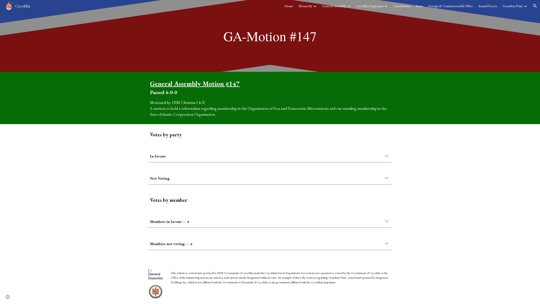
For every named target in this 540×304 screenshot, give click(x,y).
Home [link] (289, 6)
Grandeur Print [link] (512, 6)
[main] (270, 36)
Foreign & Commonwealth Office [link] (450, 6)
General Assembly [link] (334, 6)
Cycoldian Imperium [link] (369, 6)
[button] (535, 6)
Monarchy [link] (305, 6)
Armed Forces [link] (487, 6)
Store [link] (419, 6)
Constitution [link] (401, 6)
